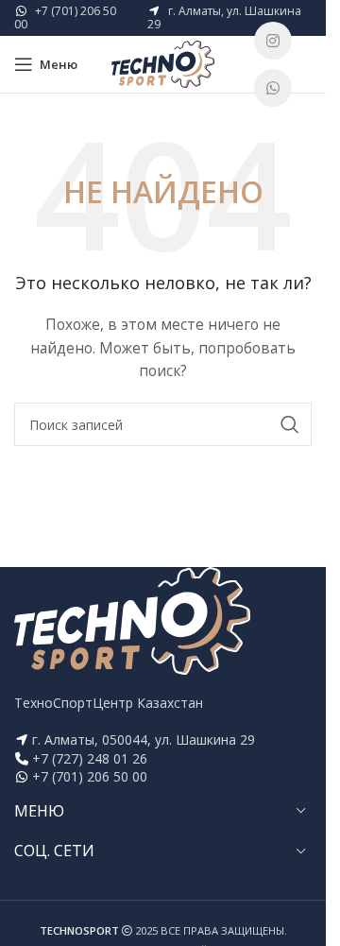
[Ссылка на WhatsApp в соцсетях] (273, 88)
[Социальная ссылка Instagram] (273, 41)
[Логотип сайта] (163, 63)
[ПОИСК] (290, 424)
